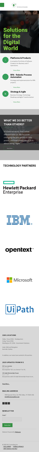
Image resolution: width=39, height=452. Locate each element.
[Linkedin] (9, 403)
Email (4, 415)
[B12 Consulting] (19, 5)
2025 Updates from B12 (10, 449)
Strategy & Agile (18, 92)
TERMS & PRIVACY (18, 446)
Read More (9, 148)
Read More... (6, 384)
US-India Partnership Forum (10, 373)
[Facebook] (6, 403)
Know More (16, 70)
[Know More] (5, 60)
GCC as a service (7, 366)
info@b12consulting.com (12, 397)
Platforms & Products (20, 58)
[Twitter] (3, 403)
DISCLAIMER (7, 446)
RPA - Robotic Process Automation (21, 76)
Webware (18, 432)
